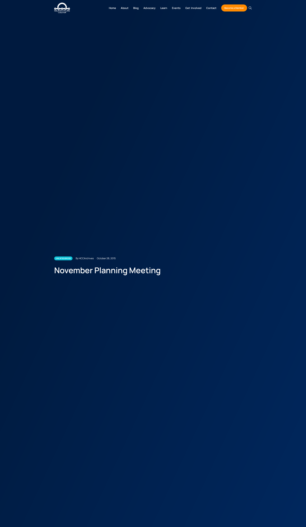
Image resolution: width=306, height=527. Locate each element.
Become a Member (234, 7)
